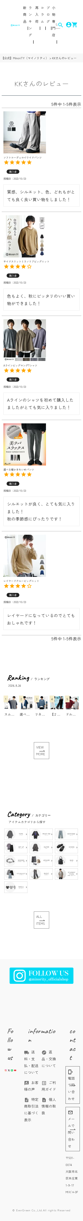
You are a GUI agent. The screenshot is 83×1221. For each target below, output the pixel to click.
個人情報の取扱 (49, 1106)
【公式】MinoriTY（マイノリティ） (25, 58)
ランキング (30, 21)
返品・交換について (49, 1058)
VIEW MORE (40, 750)
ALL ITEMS (40, 920)
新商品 (24, 14)
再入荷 (37, 14)
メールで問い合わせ (71, 1129)
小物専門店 (53, 21)
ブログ (48, 14)
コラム (42, 14)
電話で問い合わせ (71, 1085)
